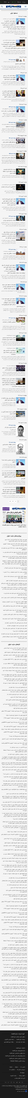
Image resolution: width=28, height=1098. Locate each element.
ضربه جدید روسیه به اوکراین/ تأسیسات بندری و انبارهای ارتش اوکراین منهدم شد (14, 835)
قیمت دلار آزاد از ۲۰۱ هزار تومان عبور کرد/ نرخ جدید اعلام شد (14, 634)
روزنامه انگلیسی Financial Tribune (17, 1061)
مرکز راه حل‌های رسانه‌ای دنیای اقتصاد (17, 1058)
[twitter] (19, 1082)
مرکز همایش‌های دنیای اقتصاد (18, 1050)
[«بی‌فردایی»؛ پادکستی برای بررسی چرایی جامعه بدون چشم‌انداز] (20, 351)
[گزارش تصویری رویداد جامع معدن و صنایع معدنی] (20, 368)
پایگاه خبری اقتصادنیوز (8, 1042)
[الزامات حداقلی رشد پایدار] (20, 252)
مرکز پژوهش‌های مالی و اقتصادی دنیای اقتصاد (15, 1056)
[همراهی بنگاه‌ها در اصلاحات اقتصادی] (20, 319)
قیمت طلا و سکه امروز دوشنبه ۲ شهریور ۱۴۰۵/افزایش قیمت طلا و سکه (14, 743)
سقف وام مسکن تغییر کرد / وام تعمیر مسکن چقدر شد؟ (15, 628)
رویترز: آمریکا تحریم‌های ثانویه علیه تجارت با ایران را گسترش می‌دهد (14, 739)
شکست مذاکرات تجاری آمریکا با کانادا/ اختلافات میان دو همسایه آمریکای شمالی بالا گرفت (15, 664)
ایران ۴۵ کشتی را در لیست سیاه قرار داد (18, 747)
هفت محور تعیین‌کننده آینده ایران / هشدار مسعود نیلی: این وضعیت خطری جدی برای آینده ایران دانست (9, 202)
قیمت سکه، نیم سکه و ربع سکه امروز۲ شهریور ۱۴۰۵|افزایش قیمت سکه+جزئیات (14, 723)
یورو (4, 2)
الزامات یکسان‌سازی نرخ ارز (9, 220)
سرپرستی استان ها (21, 1069)
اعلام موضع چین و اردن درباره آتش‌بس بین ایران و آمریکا (14, 767)
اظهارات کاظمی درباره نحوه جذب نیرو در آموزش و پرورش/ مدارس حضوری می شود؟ (14, 602)
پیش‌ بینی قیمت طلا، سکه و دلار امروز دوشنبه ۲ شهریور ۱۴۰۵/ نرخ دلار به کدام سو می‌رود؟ (15, 544)
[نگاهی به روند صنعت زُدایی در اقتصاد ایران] (20, 414)
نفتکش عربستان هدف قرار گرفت (20, 708)
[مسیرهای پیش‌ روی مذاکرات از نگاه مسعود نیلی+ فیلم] (20, 400)
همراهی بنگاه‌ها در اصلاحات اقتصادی (14, 323)
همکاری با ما (12, 1069)
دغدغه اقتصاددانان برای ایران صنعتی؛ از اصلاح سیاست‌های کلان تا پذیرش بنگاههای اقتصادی (13, 476)
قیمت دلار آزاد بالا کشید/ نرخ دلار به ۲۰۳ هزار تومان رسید (15, 802)
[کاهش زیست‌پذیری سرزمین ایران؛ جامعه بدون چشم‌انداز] (20, 338)
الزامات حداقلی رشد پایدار (10, 253)
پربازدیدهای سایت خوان (14, 536)
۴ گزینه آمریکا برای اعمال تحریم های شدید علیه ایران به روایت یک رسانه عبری (15, 594)
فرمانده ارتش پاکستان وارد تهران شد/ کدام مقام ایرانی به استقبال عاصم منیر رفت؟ (15, 553)
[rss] (14, 1082)
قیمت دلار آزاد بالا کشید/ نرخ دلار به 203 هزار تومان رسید (15, 992)
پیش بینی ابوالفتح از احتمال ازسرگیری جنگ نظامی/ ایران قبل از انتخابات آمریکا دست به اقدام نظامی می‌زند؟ (14, 584)
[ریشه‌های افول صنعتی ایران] (20, 140)
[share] (11, 1082)
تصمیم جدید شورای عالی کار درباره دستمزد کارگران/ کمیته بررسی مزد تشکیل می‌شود (15, 611)
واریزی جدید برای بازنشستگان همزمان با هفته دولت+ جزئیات (14, 729)
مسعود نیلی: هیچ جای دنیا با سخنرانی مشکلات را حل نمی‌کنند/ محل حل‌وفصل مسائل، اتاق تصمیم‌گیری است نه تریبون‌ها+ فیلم (13, 302)
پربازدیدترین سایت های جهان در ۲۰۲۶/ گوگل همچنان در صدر (15, 660)
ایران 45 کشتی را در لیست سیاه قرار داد (18, 938)
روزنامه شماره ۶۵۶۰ (12, 138)
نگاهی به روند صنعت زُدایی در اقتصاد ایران (8, 413)
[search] (2, 6)
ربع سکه (19, 2)
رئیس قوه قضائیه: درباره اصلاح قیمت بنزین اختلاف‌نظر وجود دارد (14, 790)
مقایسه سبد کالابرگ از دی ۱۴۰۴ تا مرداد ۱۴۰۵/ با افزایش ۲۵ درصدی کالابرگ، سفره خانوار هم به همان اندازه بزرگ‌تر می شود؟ (14, 589)
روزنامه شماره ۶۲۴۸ (12, 425)
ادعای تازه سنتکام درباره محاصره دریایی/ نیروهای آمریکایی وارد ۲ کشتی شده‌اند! (14, 637)
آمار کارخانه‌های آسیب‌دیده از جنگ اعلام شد (18, 687)
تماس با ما (22, 1067)
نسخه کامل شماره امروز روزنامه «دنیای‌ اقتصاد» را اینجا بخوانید (14, 526)
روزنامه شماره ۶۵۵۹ (12, 153)
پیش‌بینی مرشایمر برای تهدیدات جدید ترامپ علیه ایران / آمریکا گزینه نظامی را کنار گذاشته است (15, 777)
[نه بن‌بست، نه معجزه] (20, 125)
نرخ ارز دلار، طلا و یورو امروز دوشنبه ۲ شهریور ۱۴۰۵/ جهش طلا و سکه (14, 711)
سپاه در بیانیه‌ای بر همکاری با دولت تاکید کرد (17, 754)
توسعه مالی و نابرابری (20, 64)
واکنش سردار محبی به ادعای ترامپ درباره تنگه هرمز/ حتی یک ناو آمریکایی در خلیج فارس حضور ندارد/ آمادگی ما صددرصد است (15, 827)
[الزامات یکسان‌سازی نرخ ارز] (20, 218)
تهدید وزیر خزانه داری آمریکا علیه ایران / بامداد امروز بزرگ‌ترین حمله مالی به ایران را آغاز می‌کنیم (16, 540)
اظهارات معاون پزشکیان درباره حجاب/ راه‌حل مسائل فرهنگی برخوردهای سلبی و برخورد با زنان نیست (14, 690)
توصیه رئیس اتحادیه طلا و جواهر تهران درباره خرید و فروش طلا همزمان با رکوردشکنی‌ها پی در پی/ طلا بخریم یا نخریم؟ (14, 763)
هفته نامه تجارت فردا (20, 1042)
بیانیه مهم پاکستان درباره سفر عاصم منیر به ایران (16, 793)
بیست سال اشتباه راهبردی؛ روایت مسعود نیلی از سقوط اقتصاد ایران (9, 171)
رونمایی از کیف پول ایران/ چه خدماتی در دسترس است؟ (15, 774)
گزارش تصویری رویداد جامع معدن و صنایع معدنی (9, 369)
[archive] (6, 1082)
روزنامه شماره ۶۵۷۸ (12, 122)
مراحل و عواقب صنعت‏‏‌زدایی (9, 444)
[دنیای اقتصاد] (13, 7)
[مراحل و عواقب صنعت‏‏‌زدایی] (20, 448)
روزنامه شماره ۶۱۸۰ (12, 442)
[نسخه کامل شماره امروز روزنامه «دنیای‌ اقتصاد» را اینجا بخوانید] (14, 515)
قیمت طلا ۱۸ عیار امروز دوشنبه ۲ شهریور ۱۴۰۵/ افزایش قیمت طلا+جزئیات (15, 732)
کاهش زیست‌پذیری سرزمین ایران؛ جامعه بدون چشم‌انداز (9, 338)
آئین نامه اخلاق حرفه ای (20, 1078)
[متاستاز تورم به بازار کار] (20, 431)
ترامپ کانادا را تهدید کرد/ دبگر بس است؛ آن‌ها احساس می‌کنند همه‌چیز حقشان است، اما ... (15, 648)
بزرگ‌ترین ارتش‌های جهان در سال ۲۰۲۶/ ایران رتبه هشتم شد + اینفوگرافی (14, 548)
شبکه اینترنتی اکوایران (9, 1039)
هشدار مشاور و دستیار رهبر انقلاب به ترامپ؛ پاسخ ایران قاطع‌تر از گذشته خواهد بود (15, 655)
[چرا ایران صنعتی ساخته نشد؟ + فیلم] (20, 462)
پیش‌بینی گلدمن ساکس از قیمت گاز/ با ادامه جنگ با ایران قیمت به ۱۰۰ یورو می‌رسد (14, 770)
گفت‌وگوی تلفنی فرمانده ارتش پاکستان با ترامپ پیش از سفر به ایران (14, 598)
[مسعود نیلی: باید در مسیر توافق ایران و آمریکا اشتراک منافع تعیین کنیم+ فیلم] (20, 78)
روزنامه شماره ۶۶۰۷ (12, 59)
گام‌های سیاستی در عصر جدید (8, 111)
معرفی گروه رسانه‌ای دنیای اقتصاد (18, 1037)
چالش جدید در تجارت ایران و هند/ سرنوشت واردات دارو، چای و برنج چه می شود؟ (15, 671)
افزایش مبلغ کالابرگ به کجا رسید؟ (20, 631)
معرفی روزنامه (22, 1075)
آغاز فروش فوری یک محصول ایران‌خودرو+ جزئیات (16, 715)
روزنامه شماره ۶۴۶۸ (12, 249)
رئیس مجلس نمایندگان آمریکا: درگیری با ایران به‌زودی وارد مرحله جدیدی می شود (14, 619)
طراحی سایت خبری (22, 1091)
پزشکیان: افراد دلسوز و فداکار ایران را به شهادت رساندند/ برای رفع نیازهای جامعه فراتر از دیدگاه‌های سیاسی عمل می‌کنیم (14, 805)
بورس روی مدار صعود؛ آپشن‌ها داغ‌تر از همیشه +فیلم (15, 652)
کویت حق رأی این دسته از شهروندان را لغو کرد (17, 625)
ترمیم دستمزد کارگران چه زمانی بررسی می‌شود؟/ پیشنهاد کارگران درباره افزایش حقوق (15, 750)
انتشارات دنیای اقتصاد (20, 1048)
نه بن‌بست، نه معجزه (11, 126)
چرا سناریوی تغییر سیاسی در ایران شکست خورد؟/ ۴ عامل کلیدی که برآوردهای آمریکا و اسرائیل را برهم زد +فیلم (9, 94)
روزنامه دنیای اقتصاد (20, 1039)
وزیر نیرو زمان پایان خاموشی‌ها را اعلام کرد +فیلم (16, 580)
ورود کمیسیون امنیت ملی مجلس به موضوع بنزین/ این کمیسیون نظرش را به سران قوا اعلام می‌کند (15, 704)
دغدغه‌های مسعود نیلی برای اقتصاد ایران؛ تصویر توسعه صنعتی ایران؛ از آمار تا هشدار (9, 491)
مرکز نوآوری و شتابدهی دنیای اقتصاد (17, 1053)
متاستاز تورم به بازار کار (10, 427)
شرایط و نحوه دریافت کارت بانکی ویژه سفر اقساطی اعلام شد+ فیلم (15, 606)
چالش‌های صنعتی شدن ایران (9, 158)
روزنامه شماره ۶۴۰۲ (12, 318)
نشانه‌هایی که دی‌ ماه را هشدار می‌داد (8, 188)
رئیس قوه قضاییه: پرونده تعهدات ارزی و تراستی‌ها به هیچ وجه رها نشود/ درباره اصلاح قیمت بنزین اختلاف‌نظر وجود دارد (14, 798)
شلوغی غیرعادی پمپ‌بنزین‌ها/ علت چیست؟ (18, 736)
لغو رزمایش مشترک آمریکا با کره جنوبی (18, 697)
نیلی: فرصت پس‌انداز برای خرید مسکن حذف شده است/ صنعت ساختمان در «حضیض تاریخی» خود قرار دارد (9, 235)
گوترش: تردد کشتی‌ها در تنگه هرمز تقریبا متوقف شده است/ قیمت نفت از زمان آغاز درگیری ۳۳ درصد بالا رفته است (14, 675)
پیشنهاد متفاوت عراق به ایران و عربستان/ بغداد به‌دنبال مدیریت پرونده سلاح (15, 577)
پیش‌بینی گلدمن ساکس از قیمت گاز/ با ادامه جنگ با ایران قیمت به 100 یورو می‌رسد (14, 961)
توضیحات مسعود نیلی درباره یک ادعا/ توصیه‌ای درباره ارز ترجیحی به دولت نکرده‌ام (9, 286)
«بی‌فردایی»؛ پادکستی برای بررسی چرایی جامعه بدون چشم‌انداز (9, 352)
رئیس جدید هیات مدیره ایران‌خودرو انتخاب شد (17, 694)
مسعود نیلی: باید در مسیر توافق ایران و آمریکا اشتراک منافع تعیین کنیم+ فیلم (9, 77)
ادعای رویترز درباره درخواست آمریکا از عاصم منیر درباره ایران (14, 668)
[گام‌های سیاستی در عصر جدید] (20, 109)
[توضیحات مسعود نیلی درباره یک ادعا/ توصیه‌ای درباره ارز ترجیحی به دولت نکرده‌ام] (20, 287)
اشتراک (10, 1067)
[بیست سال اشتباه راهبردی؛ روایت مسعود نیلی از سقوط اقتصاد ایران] (20, 172)
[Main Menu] (25, 6)
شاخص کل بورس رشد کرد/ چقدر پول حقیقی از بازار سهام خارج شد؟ (15, 809)
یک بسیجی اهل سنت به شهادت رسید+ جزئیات (17, 831)
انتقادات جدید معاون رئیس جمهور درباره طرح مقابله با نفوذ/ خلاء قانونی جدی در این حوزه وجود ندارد (15, 679)
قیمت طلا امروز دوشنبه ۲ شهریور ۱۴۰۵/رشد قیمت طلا (15, 726)
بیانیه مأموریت (13, 1075)
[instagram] (22, 1082)
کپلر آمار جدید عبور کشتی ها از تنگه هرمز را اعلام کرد (16, 623)
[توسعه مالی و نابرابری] (20, 60)
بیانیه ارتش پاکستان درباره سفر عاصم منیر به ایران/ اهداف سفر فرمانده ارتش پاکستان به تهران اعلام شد (15, 557)
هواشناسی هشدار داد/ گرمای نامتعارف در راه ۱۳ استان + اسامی (15, 572)
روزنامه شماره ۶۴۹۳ (12, 216)
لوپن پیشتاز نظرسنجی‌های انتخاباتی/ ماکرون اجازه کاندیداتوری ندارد (16, 700)
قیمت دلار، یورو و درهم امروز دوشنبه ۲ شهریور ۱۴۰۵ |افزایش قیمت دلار (15, 718)
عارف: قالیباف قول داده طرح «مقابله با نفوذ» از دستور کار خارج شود (15, 683)
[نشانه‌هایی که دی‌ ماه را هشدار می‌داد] (20, 187)
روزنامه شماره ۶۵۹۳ (12, 107)
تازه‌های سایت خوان (14, 644)
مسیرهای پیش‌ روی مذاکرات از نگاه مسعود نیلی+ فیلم (8, 399)
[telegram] (17, 1082)
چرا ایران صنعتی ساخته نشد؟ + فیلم (9, 461)
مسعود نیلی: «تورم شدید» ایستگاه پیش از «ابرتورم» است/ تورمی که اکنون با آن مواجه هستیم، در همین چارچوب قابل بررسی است (13, 45)
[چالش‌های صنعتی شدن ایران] (20, 156)
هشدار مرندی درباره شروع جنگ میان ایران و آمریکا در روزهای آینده (15, 568)
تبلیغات (16, 1067)
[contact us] (8, 1082)
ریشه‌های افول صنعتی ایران (9, 142)
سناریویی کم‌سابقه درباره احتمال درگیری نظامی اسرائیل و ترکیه (15, 615)
